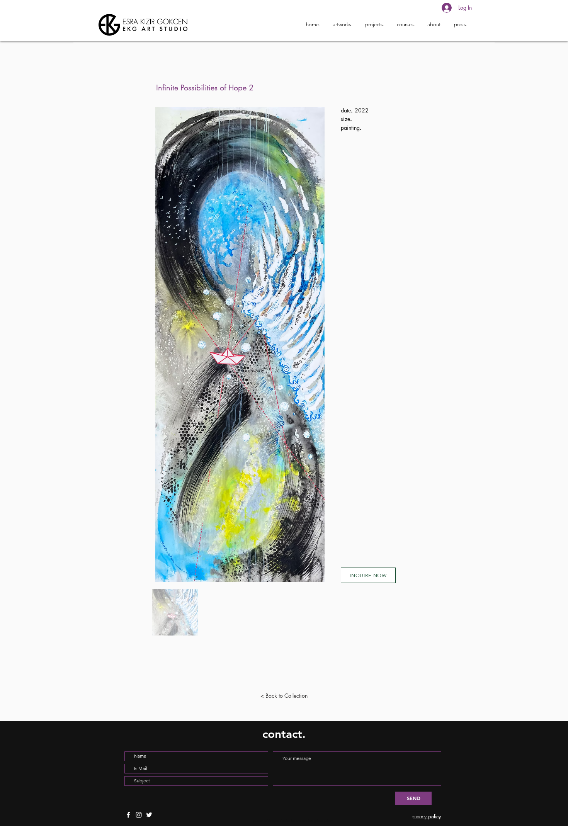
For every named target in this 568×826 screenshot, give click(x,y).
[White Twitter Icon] (149, 815)
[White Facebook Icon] (128, 815)
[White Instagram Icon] (139, 815)
